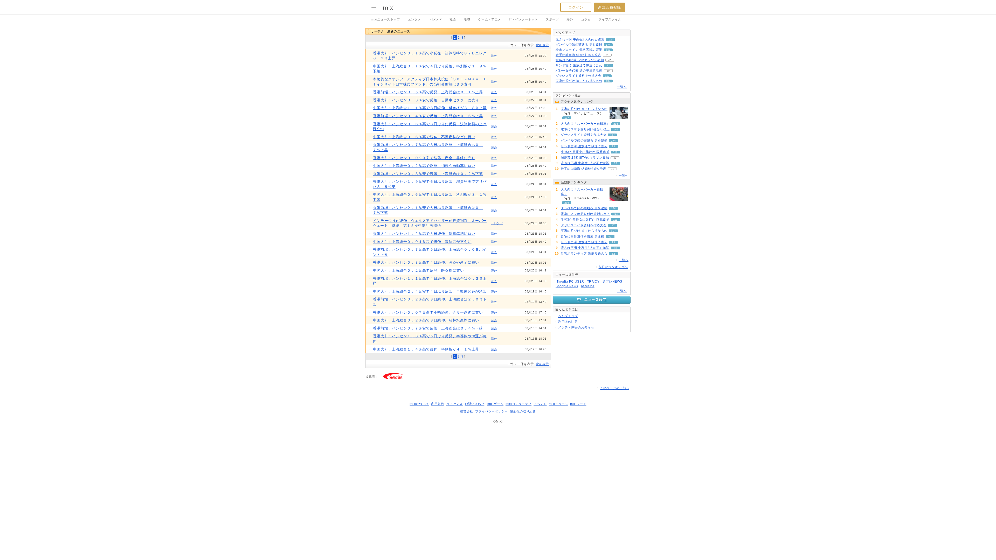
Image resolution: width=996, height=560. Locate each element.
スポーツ (552, 19)
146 (615, 129)
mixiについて (419, 404)
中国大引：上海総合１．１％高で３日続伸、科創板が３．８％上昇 (430, 108)
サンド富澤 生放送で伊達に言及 (579, 65)
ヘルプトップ (568, 316)
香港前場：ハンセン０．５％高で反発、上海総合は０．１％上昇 (428, 92)
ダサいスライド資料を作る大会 (578, 76)
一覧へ (622, 87)
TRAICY (593, 281)
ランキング (563, 95)
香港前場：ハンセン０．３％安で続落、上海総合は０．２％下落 (428, 174)
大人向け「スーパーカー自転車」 (585, 123)
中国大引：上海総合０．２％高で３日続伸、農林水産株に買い (426, 320)
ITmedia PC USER (570, 281)
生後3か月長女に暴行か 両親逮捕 (585, 152)
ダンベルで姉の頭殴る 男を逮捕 (579, 44)
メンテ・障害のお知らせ (576, 327)
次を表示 (542, 45)
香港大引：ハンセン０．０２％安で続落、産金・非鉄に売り (424, 158)
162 (608, 49)
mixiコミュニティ (518, 404)
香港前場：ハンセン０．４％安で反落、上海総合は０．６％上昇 (428, 116)
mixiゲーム (495, 404)
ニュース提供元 (566, 275)
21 (607, 55)
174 (608, 44)
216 (615, 123)
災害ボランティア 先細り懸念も (584, 253)
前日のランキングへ (613, 267)
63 (615, 163)
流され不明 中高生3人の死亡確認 (580, 39)
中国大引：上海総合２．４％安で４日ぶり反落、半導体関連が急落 (430, 291)
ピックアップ (565, 32)
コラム (586, 19)
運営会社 (466, 411)
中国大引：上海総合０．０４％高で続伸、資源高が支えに (422, 242)
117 (607, 75)
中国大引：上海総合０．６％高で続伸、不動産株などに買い (424, 137)
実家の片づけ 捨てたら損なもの (579, 81)
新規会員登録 (609, 7)
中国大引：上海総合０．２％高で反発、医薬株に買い (418, 270)
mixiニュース (558, 404)
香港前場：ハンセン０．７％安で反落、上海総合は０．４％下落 (428, 328)
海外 (569, 19)
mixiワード (578, 404)
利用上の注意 (568, 322)
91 (610, 236)
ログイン (575, 7)
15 (608, 70)
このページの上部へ (614, 388)
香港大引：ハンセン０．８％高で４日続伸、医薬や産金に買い (426, 262)
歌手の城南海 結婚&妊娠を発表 (578, 55)
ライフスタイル (609, 19)
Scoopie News (567, 286)
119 (615, 152)
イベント (540, 404)
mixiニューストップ (385, 19)
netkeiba (587, 286)
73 (608, 65)
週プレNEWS (612, 281)
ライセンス (454, 404)
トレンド (435, 19)
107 (608, 81)
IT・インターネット (523, 19)
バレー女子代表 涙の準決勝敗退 (579, 70)
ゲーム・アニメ (489, 19)
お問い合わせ (475, 404)
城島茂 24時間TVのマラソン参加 (580, 60)
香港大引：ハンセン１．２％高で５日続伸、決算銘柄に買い (424, 234)
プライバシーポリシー (491, 411)
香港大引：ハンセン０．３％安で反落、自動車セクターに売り (426, 100)
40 (609, 60)
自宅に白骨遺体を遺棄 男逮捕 (582, 236)
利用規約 (437, 404)
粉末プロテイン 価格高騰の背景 (579, 50)
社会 (452, 19)
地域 (467, 19)
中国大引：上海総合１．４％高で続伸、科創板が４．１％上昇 (426, 349)
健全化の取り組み (523, 411)
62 (610, 39)
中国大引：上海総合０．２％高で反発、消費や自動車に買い (424, 166)
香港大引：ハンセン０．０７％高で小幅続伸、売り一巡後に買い (428, 312)
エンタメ (414, 19)
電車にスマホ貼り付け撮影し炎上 (585, 129)
